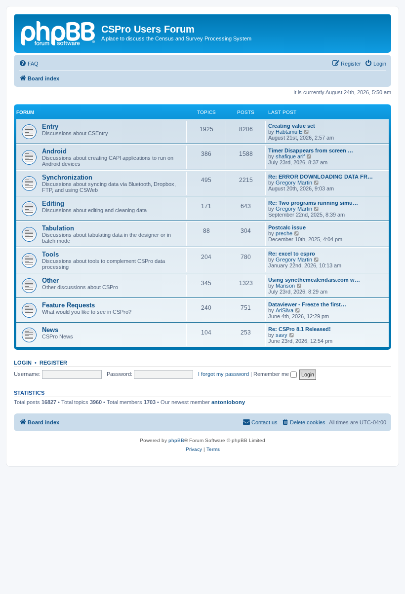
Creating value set (291, 126)
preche (284, 233)
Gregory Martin (294, 183)
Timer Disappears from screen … (310, 150)
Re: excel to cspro (291, 254)
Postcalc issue (287, 227)
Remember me (271, 374)
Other (50, 280)
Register (53, 363)
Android (54, 151)
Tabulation (58, 228)
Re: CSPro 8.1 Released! (299, 329)
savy (281, 335)
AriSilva (284, 310)
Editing (53, 203)
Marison (285, 286)
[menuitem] (29, 64)
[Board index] (58, 32)
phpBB (176, 440)
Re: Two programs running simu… (313, 203)
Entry (50, 126)
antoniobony (228, 402)
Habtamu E (289, 132)
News (50, 330)
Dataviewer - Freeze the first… (307, 304)
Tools (50, 254)
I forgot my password (223, 374)
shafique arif (290, 156)
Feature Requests (68, 305)
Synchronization (67, 177)
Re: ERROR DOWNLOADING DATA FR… (320, 177)
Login (23, 363)
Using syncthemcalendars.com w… (314, 280)
